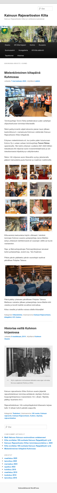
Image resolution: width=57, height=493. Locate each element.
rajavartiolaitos (10, 418)
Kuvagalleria (23, 50)
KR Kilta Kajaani (20, 45)
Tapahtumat (9, 55)
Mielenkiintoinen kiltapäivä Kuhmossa (20, 448)
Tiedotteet (16, 413)
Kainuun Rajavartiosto (42, 315)
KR (13, 317)
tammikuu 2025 (10, 461)
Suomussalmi (10, 50)
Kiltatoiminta (17, 315)
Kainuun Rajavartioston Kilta (26, 15)
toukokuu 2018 (10, 475)
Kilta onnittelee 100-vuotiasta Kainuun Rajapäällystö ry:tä (27, 440)
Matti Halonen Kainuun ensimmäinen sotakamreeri (25, 437)
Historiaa (20, 55)
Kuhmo (32, 45)
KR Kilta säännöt (38, 50)
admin (37, 81)
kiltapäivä (8, 317)
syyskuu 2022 (9, 466)
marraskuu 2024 (10, 464)
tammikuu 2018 (10, 477)
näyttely (39, 416)
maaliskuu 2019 (10, 472)
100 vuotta (36, 413)
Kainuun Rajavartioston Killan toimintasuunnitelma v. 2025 (28, 443)
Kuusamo (42, 45)
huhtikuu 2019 (10, 469)
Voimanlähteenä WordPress (28, 488)
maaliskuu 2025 (10, 458)
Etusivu (7, 45)
